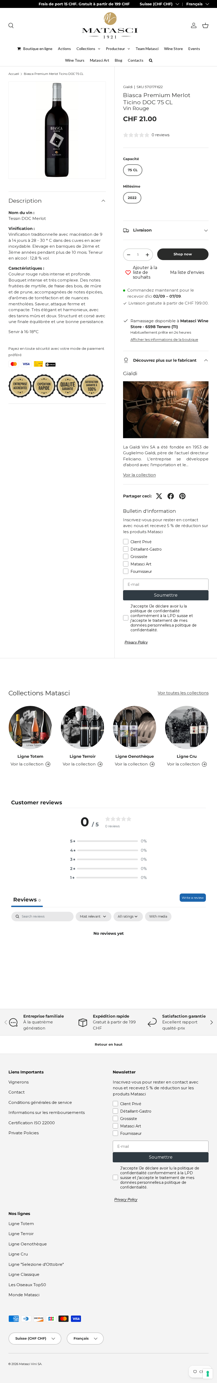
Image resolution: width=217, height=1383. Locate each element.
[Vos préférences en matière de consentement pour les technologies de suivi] (208, 1374)
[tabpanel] (108, 951)
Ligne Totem (30, 756)
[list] (57, 130)
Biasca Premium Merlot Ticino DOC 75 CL (53, 73)
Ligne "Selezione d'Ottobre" (36, 1264)
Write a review (193, 898)
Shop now (183, 254)
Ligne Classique (23, 1274)
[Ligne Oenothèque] (134, 727)
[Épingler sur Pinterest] (182, 496)
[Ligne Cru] (186, 727)
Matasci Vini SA (30, 1364)
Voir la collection (139, 474)
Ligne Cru (187, 756)
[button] (205, 25)
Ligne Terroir (83, 756)
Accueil (13, 73)
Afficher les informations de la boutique (164, 339)
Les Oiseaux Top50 (27, 1284)
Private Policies (23, 1132)
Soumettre (166, 595)
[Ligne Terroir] (82, 727)
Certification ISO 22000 (31, 1122)
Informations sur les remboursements (46, 1112)
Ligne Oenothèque (134, 756)
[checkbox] (158, 916)
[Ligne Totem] (30, 727)
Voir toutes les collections (183, 692)
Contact (16, 1092)
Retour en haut (109, 1044)
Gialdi (128, 87)
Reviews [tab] (27, 899)
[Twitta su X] (159, 496)
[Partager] (171, 496)
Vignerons (18, 1082)
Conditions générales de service (40, 1102)
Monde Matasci (23, 1294)
